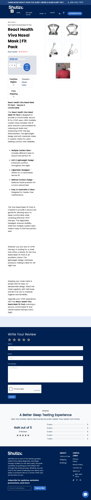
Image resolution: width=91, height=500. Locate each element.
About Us (76, 471)
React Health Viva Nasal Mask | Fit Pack (20, 25)
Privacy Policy (75, 460)
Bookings (63, 463)
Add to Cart (27, 67)
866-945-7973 (76, 2)
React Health (11, 22)
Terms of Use (65, 456)
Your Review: (12, 364)
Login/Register (75, 13)
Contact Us (77, 468)
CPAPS (41, 14)
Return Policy (78, 464)
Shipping (63, 459)
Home (18, 13)
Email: (10, 354)
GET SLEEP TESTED (29, 14)
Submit (11, 397)
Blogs (52, 13)
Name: (10, 344)
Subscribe (40, 488)
